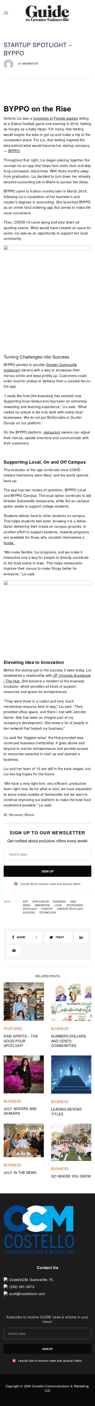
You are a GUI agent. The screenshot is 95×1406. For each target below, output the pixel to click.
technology (47, 912)
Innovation (42, 905)
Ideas (26, 905)
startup (47, 909)
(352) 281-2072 (21, 1286)
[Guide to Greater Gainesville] (47, 13)
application (40, 901)
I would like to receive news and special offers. (50, 883)
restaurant (52, 432)
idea (73, 901)
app (25, 901)
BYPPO (14, 150)
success (29, 912)
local (58, 905)
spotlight (30, 909)
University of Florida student (55, 118)
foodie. (9, 542)
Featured (13, 1028)
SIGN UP (48, 871)
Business (59, 901)
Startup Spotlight (70, 909)
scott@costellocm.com (27, 1293)
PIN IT (50, 292)
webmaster (30, 63)
